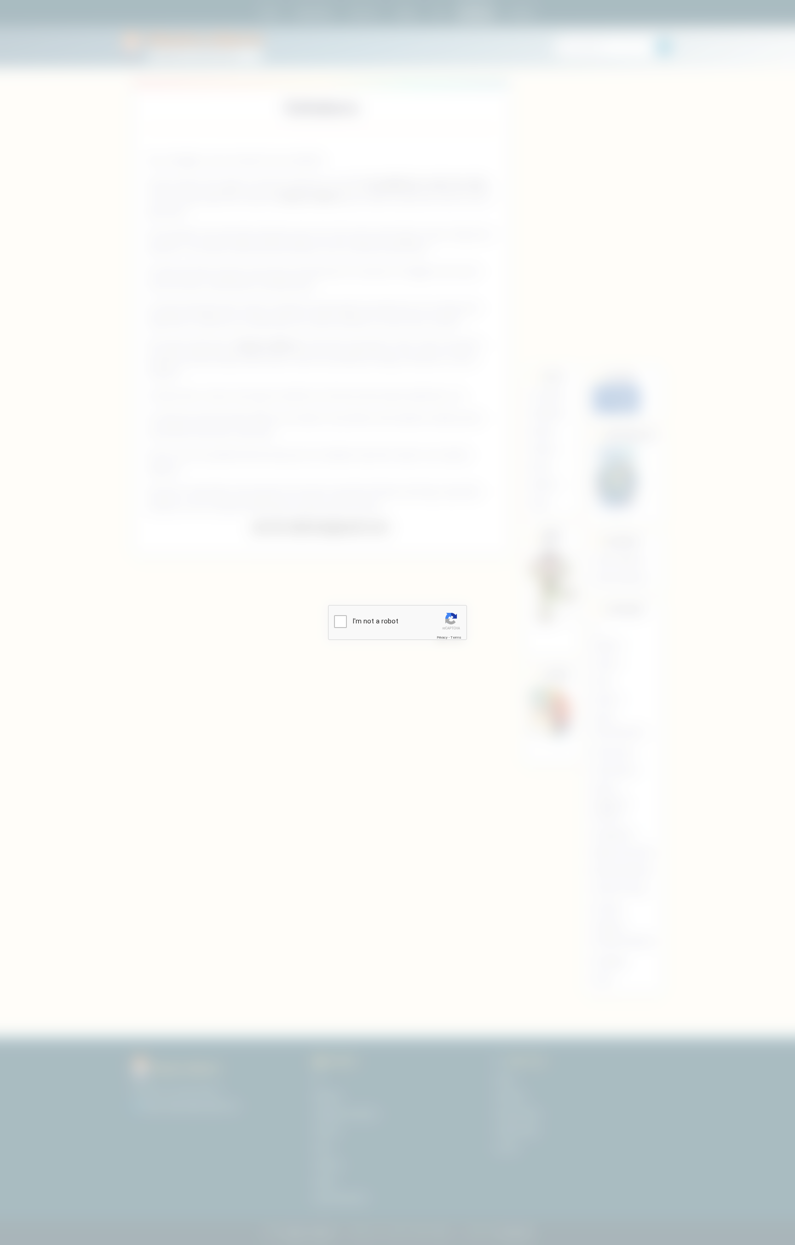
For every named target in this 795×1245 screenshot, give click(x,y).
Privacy (442, 637)
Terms (455, 637)
